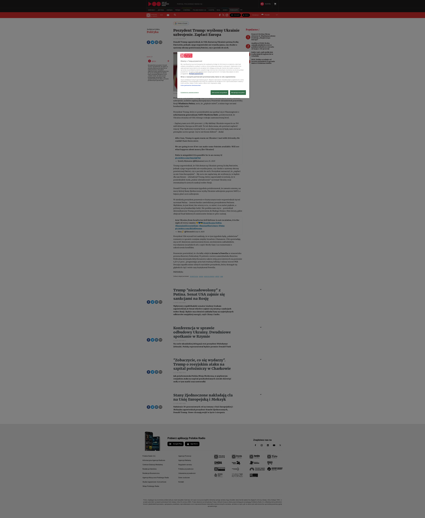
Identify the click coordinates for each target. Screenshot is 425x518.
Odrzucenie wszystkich (219, 92)
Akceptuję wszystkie (238, 92)
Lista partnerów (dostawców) (191, 85)
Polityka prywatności (196, 74)
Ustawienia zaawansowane (190, 92)
